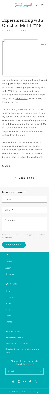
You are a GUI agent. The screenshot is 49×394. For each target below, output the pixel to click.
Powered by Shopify (32, 392)
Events (8, 322)
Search (8, 261)
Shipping (9, 274)
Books (8, 303)
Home (8, 291)
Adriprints (20, 392)
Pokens (31, 157)
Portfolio (9, 297)
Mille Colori (21, 98)
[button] (5, 5)
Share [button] (7, 166)
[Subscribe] (40, 371)
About (8, 268)
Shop (7, 309)
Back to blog (26, 177)
